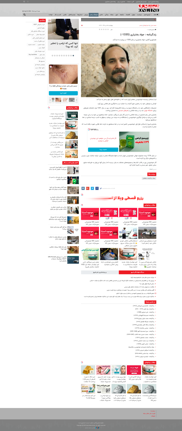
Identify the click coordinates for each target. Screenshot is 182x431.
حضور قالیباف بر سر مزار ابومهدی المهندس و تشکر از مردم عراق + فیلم (135, 293)
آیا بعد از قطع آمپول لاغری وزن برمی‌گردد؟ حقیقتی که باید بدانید (57, 168)
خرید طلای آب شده (39, 41)
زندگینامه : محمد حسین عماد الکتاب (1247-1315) (140, 334)
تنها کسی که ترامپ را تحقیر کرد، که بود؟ (64, 45)
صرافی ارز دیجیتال (40, 58)
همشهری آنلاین (147, 8)
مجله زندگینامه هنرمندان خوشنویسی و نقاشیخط (141, 347)
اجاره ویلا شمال (40, 35)
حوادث (51, 15)
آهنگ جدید (42, 48)
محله (111, 15)
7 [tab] (59, 55)
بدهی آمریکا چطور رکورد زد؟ (147, 284)
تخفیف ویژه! (103, 150)
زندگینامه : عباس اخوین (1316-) (145, 344)
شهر (116, 15)
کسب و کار (58, 15)
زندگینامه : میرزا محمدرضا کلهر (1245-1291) (142, 331)
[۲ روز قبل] (73, 170)
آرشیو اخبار (147, 15)
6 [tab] (61, 55)
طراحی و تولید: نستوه (90, 428)
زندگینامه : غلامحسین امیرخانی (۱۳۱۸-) (143, 306)
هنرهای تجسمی (123, 110)
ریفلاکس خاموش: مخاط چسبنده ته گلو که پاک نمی (140, 20)
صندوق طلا (42, 61)
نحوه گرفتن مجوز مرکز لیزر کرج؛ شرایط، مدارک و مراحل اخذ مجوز (57, 188)
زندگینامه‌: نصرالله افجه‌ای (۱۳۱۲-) (145, 322)
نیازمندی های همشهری (141, 2)
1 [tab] (73, 55)
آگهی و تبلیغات (130, 2)
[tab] (137, 272)
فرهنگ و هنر (93, 15)
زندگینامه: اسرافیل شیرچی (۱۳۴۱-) (145, 350)
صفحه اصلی (153, 25)
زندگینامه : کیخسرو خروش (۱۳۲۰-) (144, 357)
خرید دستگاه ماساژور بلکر (38, 31)
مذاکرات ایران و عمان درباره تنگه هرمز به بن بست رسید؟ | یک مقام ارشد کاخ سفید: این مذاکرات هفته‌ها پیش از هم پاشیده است (119, 297)
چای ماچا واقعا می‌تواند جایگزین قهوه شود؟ (58, 248)
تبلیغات (153, 416)
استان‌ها (79, 15)
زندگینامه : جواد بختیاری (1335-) (138, 35)
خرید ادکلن (31, 35)
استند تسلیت (31, 45)
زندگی (106, 15)
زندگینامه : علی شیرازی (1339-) (145, 312)
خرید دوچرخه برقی (40, 51)
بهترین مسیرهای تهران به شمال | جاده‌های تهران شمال (57, 238)
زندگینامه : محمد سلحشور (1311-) (145, 338)
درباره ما (153, 411)
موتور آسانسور (41, 28)
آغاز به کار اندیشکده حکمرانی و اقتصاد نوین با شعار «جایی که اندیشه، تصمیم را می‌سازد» (58, 199)
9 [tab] (54, 55)
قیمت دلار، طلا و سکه (149, 414)
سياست (139, 15)
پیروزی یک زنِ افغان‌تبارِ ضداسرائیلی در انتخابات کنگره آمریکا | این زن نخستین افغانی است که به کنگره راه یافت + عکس (122, 281)
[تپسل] (89, 129)
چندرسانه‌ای (72, 15)
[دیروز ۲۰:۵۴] (63, 29)
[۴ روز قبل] (73, 260)
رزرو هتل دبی (41, 71)
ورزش (86, 15)
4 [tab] (66, 55)
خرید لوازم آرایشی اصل (39, 38)
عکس (64, 15)
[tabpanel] (63, 35)
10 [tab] (52, 55)
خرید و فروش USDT (39, 25)
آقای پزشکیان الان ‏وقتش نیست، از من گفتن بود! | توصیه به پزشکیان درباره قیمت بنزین (130, 290)
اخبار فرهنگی (146, 25)
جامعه (122, 15)
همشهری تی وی (121, 2)
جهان (133, 15)
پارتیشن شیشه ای (40, 65)
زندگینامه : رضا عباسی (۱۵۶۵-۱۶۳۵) (144, 353)
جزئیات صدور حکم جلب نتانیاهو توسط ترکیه (142, 277)
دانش (101, 15)
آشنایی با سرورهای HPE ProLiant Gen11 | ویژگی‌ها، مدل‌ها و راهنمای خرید (57, 259)
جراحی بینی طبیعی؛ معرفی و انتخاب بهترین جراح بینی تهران (58, 208)
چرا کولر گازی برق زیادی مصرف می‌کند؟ (58, 228)
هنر (140, 25)
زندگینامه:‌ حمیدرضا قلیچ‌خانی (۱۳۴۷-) (144, 315)
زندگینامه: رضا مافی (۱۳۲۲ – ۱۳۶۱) (144, 309)
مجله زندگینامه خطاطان (149, 178)
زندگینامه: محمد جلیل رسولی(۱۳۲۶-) (144, 319)
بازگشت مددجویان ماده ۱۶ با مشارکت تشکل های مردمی (139, 287)
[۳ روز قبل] (73, 210)
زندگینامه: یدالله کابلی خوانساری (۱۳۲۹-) (143, 325)
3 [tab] (68, 55)
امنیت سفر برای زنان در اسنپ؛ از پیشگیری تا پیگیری (57, 178)
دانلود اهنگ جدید (40, 68)
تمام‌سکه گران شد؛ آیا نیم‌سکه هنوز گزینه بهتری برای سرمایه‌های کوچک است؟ (57, 219)
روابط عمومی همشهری (110, 2)
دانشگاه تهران (148, 110)
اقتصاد (128, 15)
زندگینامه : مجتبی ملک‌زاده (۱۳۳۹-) (144, 328)
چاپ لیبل (42, 55)
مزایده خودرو (41, 45)
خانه (155, 15)
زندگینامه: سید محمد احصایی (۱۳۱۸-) (144, 341)
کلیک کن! (63, 93)
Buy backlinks (33, 55)
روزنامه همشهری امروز (153, 2)
